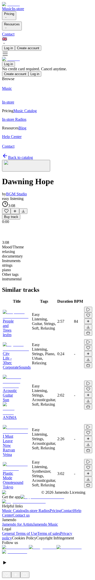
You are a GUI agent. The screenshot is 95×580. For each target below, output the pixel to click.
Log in (8, 48)
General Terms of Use (19, 533)
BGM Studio (16, 194)
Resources (12, 24)
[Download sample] (23, 211)
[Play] (26, 166)
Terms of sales (48, 533)
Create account (28, 48)
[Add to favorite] (6, 211)
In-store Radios (37, 510)
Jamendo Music (45, 524)
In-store (18, 9)
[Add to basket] (88, 333)
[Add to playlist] (15, 211)
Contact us (21, 515)
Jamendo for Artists (17, 524)
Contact (8, 34)
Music (7, 9)
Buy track (11, 217)
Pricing (9, 14)
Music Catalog (13, 510)
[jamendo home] (11, 4)
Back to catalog (20, 157)
